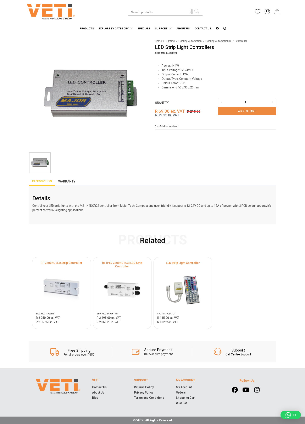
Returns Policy (144, 387)
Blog (95, 397)
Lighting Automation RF (218, 41)
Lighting (170, 41)
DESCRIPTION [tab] (42, 181)
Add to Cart (247, 111)
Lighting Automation (190, 41)
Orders (181, 392)
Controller (241, 41)
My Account (184, 387)
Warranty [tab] (66, 181)
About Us (183, 28)
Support (161, 28)
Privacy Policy (143, 392)
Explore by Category (114, 28)
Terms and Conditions (149, 397)
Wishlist (181, 403)
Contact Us (202, 28)
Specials (144, 28)
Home (158, 41)
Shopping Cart (185, 397)
